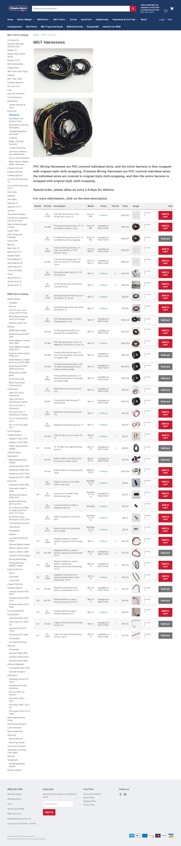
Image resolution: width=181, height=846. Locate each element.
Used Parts (86, 19)
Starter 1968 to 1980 (19, 552)
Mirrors (11, 244)
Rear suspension (15, 731)
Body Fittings (13, 299)
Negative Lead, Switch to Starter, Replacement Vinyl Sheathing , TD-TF (66, 577)
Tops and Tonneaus (16, 214)
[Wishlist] (165, 11)
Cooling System (14, 97)
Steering (11, 735)
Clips (9, 90)
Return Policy (88, 798)
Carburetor (12, 389)
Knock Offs (12, 241)
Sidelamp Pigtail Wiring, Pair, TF (68, 425)
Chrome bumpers (17, 672)
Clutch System (14, 431)
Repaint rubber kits (18, 323)
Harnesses (14, 115)
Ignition (11, 210)
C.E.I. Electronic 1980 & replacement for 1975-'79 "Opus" (19, 510)
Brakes (10, 327)
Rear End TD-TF (14, 252)
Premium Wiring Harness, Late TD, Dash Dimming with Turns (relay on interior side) (68, 367)
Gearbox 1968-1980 (18, 653)
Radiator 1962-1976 (18, 438)
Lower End (14, 580)
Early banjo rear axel (16, 724)
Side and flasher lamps (19, 544)
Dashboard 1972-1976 (19, 474)
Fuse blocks (14, 527)
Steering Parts (16, 739)
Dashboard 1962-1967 (19, 466)
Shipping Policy (89, 801)
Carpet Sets (13, 231)
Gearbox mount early (19, 657)
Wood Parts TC (14, 278)
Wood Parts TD (14, 281)
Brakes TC (12, 50)
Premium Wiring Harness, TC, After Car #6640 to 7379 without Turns (67, 250)
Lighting (13, 138)
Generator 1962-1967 (19, 485)
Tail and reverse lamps (19, 555)
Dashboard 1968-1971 (19, 470)
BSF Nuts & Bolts (15, 64)
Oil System (12, 675)
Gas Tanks (12, 199)
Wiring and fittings (17, 559)
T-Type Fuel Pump (17, 148)
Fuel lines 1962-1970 (18, 618)
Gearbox (11, 646)
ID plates (13, 303)
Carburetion (13, 68)
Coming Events (14, 27)
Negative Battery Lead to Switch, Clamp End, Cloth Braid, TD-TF (68, 553)
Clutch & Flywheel (15, 93)
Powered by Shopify (37, 839)
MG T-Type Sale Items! (52, 27)
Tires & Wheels (14, 270)
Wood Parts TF (14, 285)
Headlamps (14, 530)
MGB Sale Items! (75, 27)
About (144, 19)
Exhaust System (14, 175)
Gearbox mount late (18, 660)
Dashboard (12, 101)
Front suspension (15, 611)
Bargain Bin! (93, 27)
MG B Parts (43, 19)
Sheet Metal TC (14, 259)
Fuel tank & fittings (18, 642)
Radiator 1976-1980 (18, 442)
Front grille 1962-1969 (19, 668)
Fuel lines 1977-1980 (18, 635)
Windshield (12, 760)
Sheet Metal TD (14, 263)
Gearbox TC (12, 203)
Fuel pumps (14, 638)
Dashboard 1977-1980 (19, 477)
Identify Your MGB (112, 27)
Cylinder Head (13, 452)
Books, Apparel (14, 770)
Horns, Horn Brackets (19, 158)
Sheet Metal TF (14, 267)
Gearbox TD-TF (14, 207)
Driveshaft (14, 649)
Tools (9, 274)
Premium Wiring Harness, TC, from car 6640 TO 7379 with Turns (67, 262)
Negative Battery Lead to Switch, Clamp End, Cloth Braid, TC (68, 541)
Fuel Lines (12, 192)
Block (11, 573)
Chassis (11, 75)
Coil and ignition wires (19, 523)
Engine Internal (14, 172)
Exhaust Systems (15, 82)
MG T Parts (59, 19)
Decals (73, 19)
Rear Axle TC (13, 248)
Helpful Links (102, 19)
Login (162, 19)
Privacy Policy (89, 805)
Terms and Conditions (92, 794)
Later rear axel (14, 728)
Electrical (11, 111)
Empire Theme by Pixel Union (18, 839)
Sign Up (49, 812)
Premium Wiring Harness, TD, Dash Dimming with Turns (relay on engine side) (68, 378)
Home (10, 19)
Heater (12, 534)
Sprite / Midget (24, 19)
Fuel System (13, 614)
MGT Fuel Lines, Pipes (17, 71)
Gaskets (11, 196)
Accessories (13, 40)
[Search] (133, 8)
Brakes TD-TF (13, 60)
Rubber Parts (13, 256)
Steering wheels (17, 742)
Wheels (11, 756)
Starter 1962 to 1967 (18, 548)
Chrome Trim (13, 86)
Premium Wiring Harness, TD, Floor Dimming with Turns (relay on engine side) (68, 355)
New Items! (31, 27)
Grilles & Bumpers (15, 664)
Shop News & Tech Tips (124, 19)
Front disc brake (16, 379)
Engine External (15, 168)
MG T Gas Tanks (14, 79)
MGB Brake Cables (17, 330)
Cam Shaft (14, 577)
